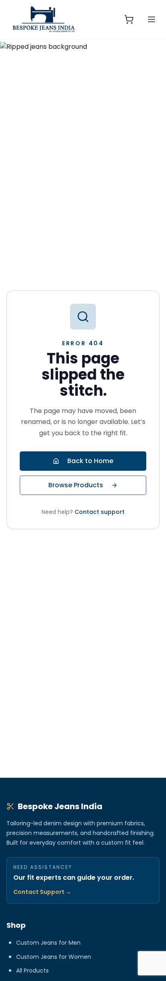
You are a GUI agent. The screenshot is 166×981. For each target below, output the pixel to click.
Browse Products (75, 485)
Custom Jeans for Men (48, 943)
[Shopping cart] (129, 19)
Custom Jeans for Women (53, 957)
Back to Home (90, 460)
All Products (32, 970)
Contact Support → (42, 892)
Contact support (99, 512)
